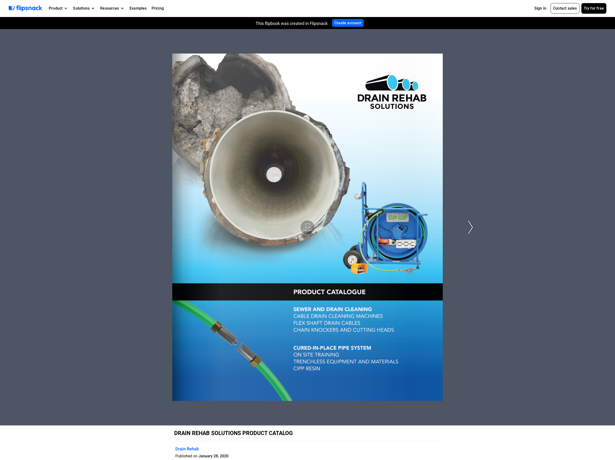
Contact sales (565, 8)
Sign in (540, 8)
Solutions (81, 8)
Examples (138, 8)
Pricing (158, 8)
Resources (109, 8)
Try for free (594, 8)
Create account (347, 23)
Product (55, 8)
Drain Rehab (187, 448)
